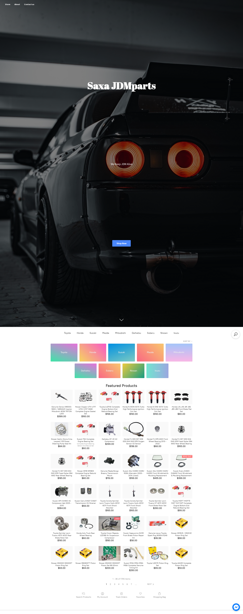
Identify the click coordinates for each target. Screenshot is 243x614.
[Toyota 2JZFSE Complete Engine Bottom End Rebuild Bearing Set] (109, 397)
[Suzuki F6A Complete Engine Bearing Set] (86, 429)
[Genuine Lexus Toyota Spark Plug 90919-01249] (157, 523)
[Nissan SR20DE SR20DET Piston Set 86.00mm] (109, 553)
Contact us (29, 4)
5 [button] (123, 584)
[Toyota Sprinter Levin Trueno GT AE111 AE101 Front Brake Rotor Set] (157, 491)
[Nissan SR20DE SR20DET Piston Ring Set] (62, 553)
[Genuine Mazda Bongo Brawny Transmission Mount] (109, 461)
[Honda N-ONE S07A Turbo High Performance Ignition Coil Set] (157, 397)
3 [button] (114, 584)
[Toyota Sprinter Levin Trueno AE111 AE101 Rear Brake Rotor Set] (62, 523)
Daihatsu (136, 333)
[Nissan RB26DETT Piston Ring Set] (86, 553)
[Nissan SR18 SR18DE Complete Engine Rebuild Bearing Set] (86, 461)
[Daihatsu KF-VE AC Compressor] (109, 429)
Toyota (67, 333)
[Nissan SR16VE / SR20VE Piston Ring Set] (181, 523)
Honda (80, 333)
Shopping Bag (159, 597)
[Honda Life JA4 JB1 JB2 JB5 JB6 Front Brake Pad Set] (181, 397)
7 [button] (131, 584)
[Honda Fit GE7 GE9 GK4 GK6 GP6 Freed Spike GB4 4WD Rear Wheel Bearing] (181, 429)
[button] (151, 584)
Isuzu (176, 333)
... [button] (136, 584)
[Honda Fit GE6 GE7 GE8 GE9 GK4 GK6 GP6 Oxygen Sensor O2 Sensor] (133, 429)
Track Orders (121, 597)
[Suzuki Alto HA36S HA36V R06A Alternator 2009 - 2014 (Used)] (133, 461)
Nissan (164, 333)
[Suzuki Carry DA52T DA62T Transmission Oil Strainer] (86, 491)
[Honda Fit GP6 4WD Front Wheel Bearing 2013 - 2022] (157, 429)
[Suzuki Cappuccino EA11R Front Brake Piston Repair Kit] (133, 523)
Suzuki (93, 333)
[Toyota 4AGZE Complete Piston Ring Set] (181, 553)
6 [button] (127, 584)
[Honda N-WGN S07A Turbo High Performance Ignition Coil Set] (133, 397)
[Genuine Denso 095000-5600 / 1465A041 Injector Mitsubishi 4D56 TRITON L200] (62, 397)
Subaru (150, 333)
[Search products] (235, 334)
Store (7, 4)
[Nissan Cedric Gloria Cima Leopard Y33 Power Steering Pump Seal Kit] (62, 429)
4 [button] (118, 584)
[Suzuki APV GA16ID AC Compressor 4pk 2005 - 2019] (62, 491)
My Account (102, 597)
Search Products (83, 597)
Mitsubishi (120, 333)
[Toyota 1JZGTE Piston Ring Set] (157, 553)
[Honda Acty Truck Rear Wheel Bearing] (86, 523)
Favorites (140, 597)
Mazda (105, 333)
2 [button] (110, 584)
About (17, 4)
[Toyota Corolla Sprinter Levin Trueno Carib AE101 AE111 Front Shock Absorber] (109, 491)
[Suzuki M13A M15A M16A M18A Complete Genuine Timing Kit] (133, 553)
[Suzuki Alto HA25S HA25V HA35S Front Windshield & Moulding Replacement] (157, 461)
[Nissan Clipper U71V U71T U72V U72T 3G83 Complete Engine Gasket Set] (86, 397)
